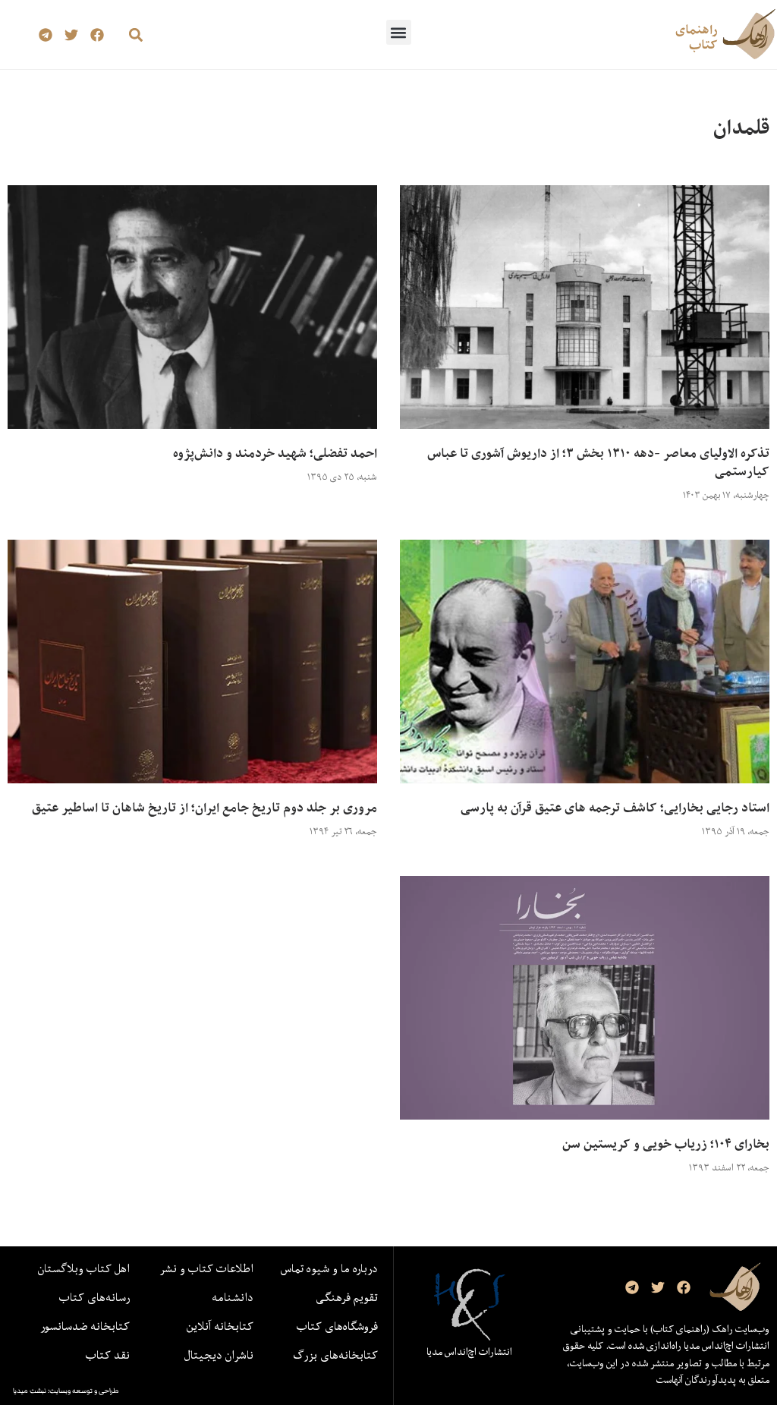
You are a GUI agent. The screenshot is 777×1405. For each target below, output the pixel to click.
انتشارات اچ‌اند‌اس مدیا (469, 1352)
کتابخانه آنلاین (220, 1326)
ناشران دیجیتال (218, 1355)
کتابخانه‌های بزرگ (335, 1355)
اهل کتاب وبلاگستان (84, 1268)
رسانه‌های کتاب (94, 1297)
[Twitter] (71, 35)
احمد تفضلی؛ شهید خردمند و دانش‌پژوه (275, 453)
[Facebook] (97, 35)
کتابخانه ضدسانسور (85, 1326)
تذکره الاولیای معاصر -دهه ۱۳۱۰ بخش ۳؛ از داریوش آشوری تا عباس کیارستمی (598, 462)
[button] (398, 32)
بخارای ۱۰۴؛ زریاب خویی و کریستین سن (665, 1144)
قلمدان (741, 127)
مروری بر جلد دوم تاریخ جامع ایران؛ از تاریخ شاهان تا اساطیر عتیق (204, 807)
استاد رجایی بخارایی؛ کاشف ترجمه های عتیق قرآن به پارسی (615, 807)
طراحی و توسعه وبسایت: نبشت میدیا (66, 1390)
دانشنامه (232, 1297)
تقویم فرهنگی (347, 1297)
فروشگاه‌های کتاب (337, 1326)
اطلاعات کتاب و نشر (206, 1268)
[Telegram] (46, 35)
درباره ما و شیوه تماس (329, 1268)
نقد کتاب (108, 1355)
